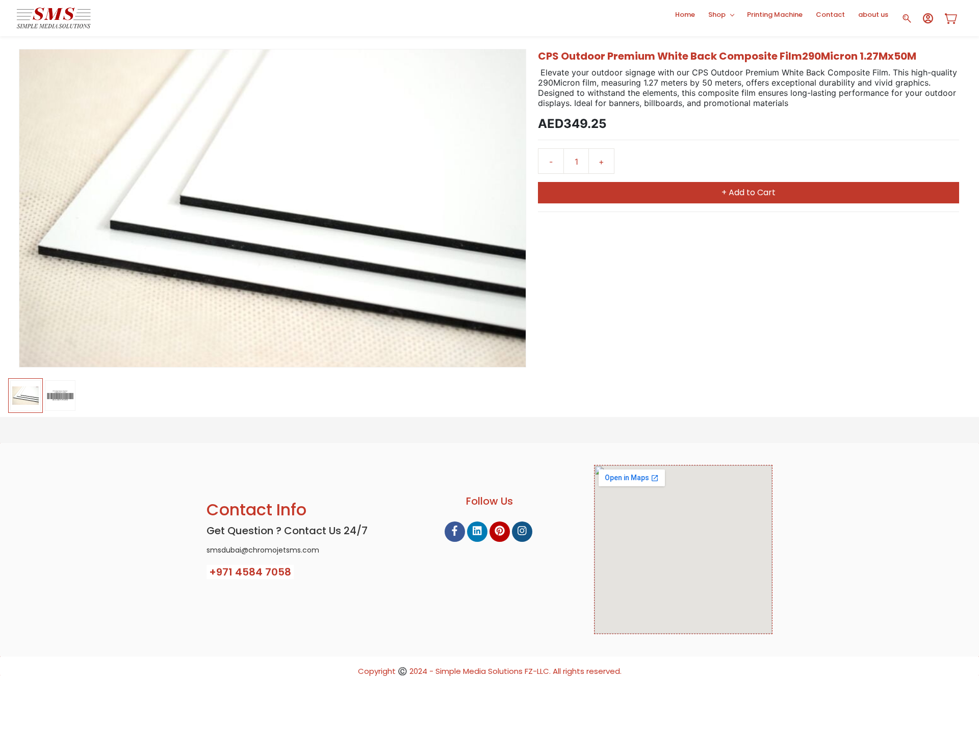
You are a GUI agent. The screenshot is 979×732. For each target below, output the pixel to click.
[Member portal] (928, 18)
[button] (955, 18)
